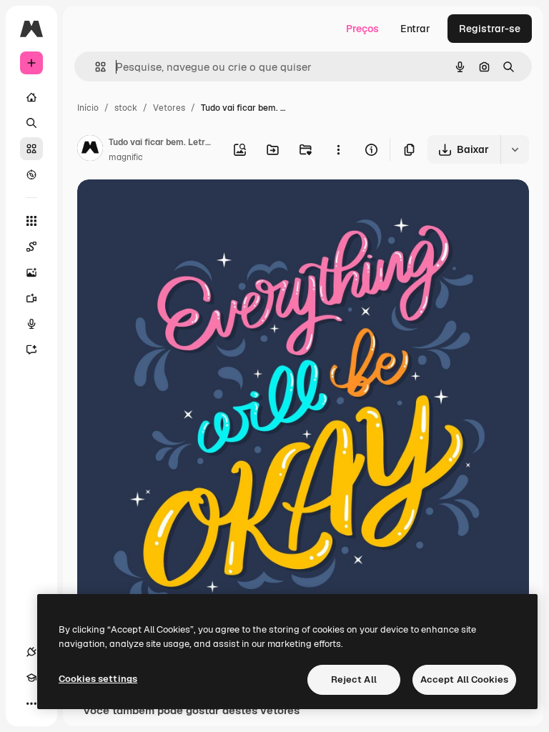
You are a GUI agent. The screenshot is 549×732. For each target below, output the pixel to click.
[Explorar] (31, 174)
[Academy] (31, 677)
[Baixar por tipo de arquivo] (514, 149)
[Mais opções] (338, 149)
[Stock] (31, 148)
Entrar (415, 28)
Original (169, 207)
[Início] (31, 97)
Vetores (169, 108)
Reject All (354, 679)
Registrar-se (489, 28)
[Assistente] (31, 349)
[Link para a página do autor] (90, 150)
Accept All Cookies (464, 679)
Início (88, 108)
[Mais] (31, 703)
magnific (126, 157)
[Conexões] (31, 651)
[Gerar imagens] (31, 272)
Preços (362, 28)
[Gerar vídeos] (31, 298)
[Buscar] (31, 123)
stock (125, 108)
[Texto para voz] (31, 323)
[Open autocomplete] (94, 66)
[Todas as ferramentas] (31, 220)
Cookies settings (98, 679)
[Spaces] (31, 246)
